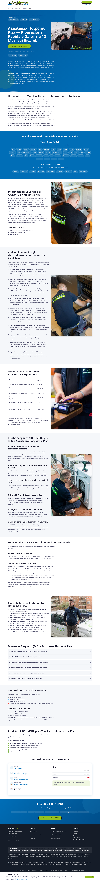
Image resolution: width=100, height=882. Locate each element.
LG (82, 152)
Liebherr (88, 152)
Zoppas (61, 159)
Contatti (64, 3)
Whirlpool (39, 159)
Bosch (53, 149)
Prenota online (72, 3)
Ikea (71, 152)
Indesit (76, 152)
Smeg (87, 155)
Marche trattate (44, 3)
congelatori (68, 171)
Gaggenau (12, 152)
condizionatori (50, 171)
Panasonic (39, 155)
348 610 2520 (18, 768)
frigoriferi (32, 171)
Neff (26, 155)
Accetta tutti (89, 877)
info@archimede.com (78, 870)
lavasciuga (59, 171)
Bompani (46, 149)
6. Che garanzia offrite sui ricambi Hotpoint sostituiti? (25, 678)
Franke (86, 149)
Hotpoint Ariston (57, 152)
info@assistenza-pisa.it (21, 779)
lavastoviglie (24, 171)
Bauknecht (33, 149)
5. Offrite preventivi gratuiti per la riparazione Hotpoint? (26, 673)
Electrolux (78, 149)
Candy (59, 149)
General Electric (26, 152)
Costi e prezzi (76, 837)
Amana (19, 149)
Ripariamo (34, 3)
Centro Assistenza (12, 8)
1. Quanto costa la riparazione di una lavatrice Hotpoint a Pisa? (28, 651)
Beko (40, 149)
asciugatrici (41, 171)
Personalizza (80, 877)
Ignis (65, 152)
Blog (53, 3)
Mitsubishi (19, 155)
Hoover (41, 152)
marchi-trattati (22, 8)
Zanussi (47, 159)
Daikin (71, 149)
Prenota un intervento (21, 784)
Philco (46, 155)
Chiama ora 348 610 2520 (20, 46)
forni (75, 171)
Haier (35, 152)
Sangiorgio (65, 155)
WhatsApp (13, 55)
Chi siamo (57, 3)
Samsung (58, 155)
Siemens (81, 155)
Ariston (26, 149)
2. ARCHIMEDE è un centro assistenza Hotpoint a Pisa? (25, 657)
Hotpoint (48, 152)
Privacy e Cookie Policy (79, 839)
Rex (51, 155)
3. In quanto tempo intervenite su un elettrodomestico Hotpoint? (29, 662)
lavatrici (16, 171)
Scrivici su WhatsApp (20, 774)
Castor (65, 149)
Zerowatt (54, 159)
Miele (12, 155)
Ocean (31, 155)
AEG (13, 149)
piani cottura (83, 171)
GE (19, 152)
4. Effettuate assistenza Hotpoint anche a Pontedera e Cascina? (28, 667)
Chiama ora (87, 2)
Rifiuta (72, 877)
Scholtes (73, 155)
